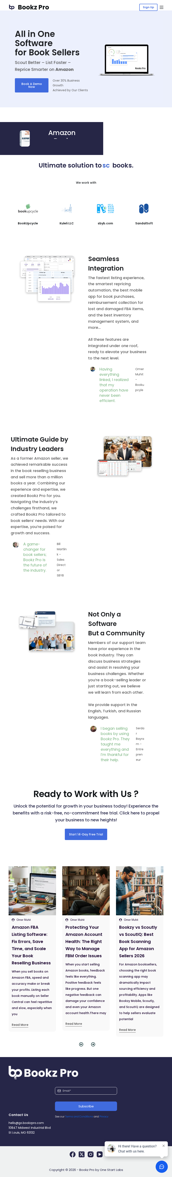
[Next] (92, 1044)
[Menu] (161, 7)
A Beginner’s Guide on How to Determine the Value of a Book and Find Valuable (139, 941)
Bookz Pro (33, 7)
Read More (20, 1024)
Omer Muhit (24, 919)
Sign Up (148, 7)
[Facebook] (73, 1154)
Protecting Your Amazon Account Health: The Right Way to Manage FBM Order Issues (30, 941)
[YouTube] (100, 1154)
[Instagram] (91, 1154)
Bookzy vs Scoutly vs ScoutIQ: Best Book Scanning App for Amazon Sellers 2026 (84, 941)
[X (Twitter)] (82, 1154)
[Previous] (80, 1044)
